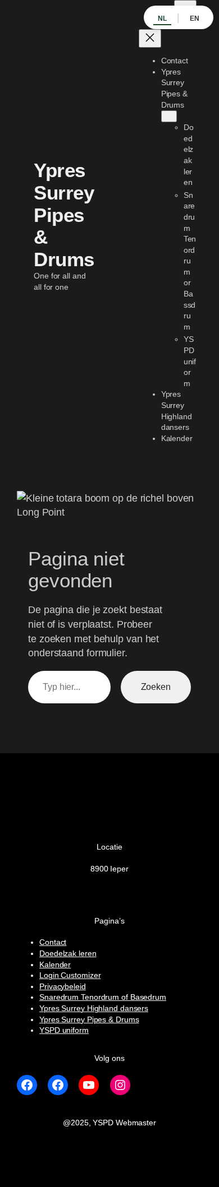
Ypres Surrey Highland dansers (93, 1008)
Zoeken (156, 686)
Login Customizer (70, 975)
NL (162, 18)
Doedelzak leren (68, 953)
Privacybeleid (62, 986)
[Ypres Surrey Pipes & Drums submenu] (169, 116)
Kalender (55, 964)
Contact (52, 942)
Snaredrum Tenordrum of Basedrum (102, 997)
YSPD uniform (64, 1030)
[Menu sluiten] (150, 38)
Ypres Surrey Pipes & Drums (64, 214)
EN (194, 18)
